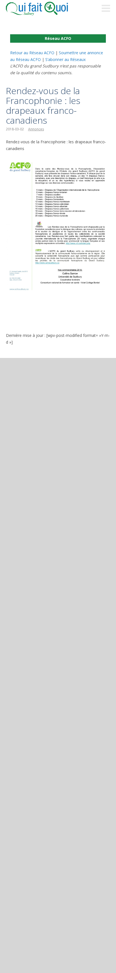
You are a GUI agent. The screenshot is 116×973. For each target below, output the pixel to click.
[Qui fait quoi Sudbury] (45, 9)
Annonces (36, 129)
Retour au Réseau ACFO (32, 52)
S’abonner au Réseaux (65, 59)
